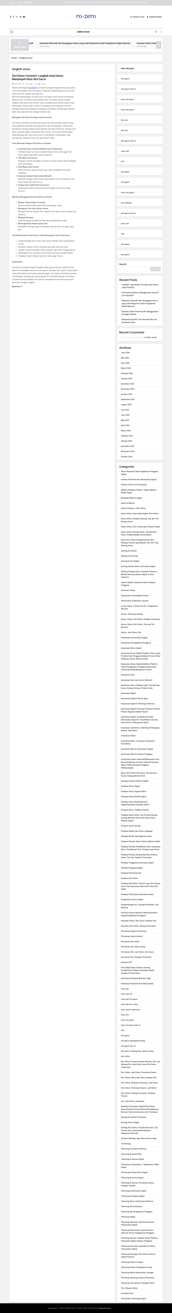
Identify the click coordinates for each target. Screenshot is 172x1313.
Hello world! (151, 337)
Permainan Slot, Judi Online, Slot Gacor (137, 952)
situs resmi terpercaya (130, 1009)
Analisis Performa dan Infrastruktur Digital (138, 479)
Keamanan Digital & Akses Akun (134, 698)
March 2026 (126, 368)
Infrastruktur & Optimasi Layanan (134, 601)
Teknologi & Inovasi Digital (132, 1178)
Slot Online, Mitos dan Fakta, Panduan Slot (139, 1078)
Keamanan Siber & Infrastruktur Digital (137, 749)
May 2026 (125, 358)
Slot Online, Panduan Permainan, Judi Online (139, 1083)
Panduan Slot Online (129, 878)
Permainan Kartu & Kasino (132, 936)
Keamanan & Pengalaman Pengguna (136, 643)
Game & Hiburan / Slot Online (133, 508)
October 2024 (126, 457)
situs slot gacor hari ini (130, 1025)
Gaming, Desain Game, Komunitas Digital (138, 566)
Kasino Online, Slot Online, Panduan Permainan (140, 619)
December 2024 (127, 446)
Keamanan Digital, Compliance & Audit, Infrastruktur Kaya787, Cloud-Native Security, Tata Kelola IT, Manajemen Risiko (139, 720)
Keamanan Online (128, 736)
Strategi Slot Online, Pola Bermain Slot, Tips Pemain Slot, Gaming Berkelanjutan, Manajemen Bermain (139, 1130)
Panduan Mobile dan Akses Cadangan (137, 831)
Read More (16, 286)
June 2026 (125, 352)
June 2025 (125, 415)
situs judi (125, 989)
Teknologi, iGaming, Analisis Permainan (137, 1278)
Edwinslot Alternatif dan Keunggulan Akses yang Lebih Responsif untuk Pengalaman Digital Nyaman (56, 43)
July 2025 (125, 410)
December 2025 (127, 384)
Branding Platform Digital (131, 498)
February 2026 (127, 373)
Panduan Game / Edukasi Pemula (135, 810)
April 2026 (125, 363)
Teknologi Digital (128, 1217)
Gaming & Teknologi (129, 556)
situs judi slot (126, 994)
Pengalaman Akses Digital (132, 899)
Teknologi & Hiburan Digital (132, 1159)
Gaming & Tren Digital (130, 561)
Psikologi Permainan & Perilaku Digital (137, 983)
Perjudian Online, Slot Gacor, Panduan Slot (138, 921)
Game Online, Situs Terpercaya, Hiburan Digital (140, 527)
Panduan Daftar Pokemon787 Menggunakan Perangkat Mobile (120, 3)
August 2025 (126, 404)
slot (122, 161)
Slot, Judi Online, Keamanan (132, 1101)
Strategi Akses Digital (130, 1122)
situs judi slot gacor (129, 999)
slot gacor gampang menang (133, 1041)
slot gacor (125, 79)
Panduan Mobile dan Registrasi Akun (136, 836)
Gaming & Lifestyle (129, 551)
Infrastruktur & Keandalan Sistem (135, 595)
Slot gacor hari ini (128, 141)
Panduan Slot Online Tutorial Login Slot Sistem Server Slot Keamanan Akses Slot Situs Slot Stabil (140, 886)
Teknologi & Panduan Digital (133, 1196)
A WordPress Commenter (132, 337)
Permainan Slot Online (130, 941)
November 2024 (127, 451)
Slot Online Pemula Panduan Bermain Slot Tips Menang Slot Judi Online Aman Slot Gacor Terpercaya (140, 1064)
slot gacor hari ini (128, 89)
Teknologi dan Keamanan (131, 1206)
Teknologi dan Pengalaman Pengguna (136, 1212)
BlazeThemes (105, 1308)
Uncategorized (127, 1293)
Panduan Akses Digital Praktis (133, 791)
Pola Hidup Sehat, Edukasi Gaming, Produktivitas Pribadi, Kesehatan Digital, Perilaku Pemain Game (137, 970)
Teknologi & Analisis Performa (134, 1149)
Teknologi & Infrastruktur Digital (134, 1172)
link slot (124, 120)
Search (122, 264)
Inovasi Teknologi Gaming (132, 614)
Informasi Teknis (128, 590)
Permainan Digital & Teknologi (133, 931)
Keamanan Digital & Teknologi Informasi (138, 704)
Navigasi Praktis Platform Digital (134, 781)
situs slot (125, 151)
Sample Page (83, 32)
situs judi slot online (129, 1004)
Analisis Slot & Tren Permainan (134, 485)
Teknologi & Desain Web (131, 1154)
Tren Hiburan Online (129, 1288)
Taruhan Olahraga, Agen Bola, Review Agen (139, 1138)
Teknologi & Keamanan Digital (133, 1191)
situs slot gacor (127, 99)
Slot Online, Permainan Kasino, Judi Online (139, 1088)
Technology (126, 1144)
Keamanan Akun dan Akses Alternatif (136, 680)
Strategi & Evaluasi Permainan (133, 1117)
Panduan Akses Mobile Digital (133, 796)
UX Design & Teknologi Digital (133, 1298)
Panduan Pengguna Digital (132, 868)
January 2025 (126, 441)
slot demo (32, 87)
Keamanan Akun (128, 675)
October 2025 (126, 394)
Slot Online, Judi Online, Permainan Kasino (139, 1072)
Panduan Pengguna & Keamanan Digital (137, 863)
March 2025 (126, 431)
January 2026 (126, 378)
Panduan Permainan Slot (131, 873)
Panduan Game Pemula (130, 826)
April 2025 (125, 425)
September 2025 (128, 399)
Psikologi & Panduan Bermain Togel (136, 978)
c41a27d (17, 83)
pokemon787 (126, 962)
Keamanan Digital (128, 693)
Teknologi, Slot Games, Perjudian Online (137, 1283)
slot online (125, 1056)
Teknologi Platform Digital (132, 1262)
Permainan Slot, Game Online (133, 947)
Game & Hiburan (128, 503)
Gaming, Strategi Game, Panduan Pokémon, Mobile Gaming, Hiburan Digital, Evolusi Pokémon (139, 574)
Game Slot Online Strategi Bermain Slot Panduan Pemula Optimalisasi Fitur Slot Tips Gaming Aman (139, 543)
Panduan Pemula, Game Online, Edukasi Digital (140, 841)
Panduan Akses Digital (130, 786)
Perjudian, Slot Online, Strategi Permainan (138, 926)
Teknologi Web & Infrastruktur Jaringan (137, 1272)
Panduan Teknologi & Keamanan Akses (137, 894)
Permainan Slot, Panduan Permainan (136, 957)
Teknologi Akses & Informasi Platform (137, 1201)
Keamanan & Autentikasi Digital (134, 638)
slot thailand (126, 203)
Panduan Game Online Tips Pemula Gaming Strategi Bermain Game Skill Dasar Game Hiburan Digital (139, 818)
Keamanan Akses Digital (131, 648)
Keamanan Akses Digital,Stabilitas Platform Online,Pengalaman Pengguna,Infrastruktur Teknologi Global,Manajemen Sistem (139, 667)
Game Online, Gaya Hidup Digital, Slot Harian (139, 513)
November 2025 (127, 389)
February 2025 (127, 436)
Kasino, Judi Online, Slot (131, 632)
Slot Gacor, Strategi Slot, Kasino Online (137, 1051)
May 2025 (125, 420)
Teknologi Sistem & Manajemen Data (136, 1267)
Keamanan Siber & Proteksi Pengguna (136, 754)
